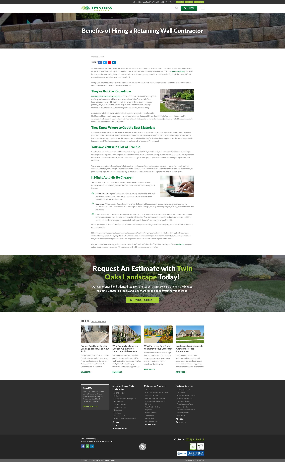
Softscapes (117, 413)
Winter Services (150, 412)
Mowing (148, 404)
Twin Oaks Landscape (89, 439)
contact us (180, 244)
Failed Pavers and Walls (185, 404)
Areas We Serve (119, 428)
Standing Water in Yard (185, 398)
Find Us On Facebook (83, 446)
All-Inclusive (149, 390)
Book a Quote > (90, 406)
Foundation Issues (183, 401)
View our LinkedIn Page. (92, 446)
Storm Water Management (186, 395)
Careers (180, 2)
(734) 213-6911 (170, 2)
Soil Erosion (181, 393)
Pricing (115, 425)
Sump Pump (181, 415)
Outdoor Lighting (120, 407)
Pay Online (199, 2)
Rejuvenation (150, 418)
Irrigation (148, 410)
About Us (180, 419)
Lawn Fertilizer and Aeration (155, 398)
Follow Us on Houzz (87, 446)
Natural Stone (118, 401)
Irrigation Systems (120, 404)
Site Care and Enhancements (155, 401)
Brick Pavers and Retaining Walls (125, 399)
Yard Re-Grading (182, 407)
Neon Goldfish (199, 460)
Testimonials (150, 424)
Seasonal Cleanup (151, 395)
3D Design (117, 396)
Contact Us (181, 422)
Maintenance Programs (154, 386)
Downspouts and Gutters (186, 410)
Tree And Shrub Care (152, 407)
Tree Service (149, 415)
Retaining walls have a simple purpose (105, 96)
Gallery (189, 2)
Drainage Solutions (184, 386)
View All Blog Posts (98, 321)
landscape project (178, 71)
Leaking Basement (183, 390)
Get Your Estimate (142, 299)
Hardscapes (118, 410)
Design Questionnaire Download (125, 419)
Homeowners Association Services (157, 393)
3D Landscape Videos (121, 416)
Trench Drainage (183, 412)
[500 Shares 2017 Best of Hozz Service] (196, 446)
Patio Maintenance (151, 421)
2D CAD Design (119, 393)
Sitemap (113, 460)
